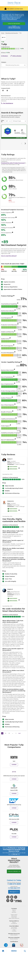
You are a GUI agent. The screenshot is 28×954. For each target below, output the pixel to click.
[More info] (12, 222)
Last (19, 733)
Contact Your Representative (14, 23)
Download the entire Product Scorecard (13, 163)
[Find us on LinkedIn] (8, 897)
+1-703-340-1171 (14, 888)
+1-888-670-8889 (14, 884)
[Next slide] (25, 143)
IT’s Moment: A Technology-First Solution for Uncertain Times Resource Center (14, 849)
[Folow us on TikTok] (12, 900)
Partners (14, 922)
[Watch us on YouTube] (11, 897)
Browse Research (14, 934)
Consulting (14, 931)
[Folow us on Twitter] (15, 897)
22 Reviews (4, 56)
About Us (14, 909)
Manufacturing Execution (11, 33)
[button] (14, 951)
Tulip (20, 33)
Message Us (13, 892)
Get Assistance (8, 103)
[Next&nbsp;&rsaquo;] (16, 733)
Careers (14, 911)
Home (2, 33)
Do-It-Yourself (14, 927)
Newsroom (14, 912)
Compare (14, 764)
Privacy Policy (14, 917)
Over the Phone (14, 928)
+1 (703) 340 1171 (15, 854)
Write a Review (16, 56)
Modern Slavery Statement (14, 918)
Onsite (14, 929)
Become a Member (13, 871)
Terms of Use (14, 915)
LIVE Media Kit (14, 923)
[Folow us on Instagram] (8, 900)
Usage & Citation (14, 914)
